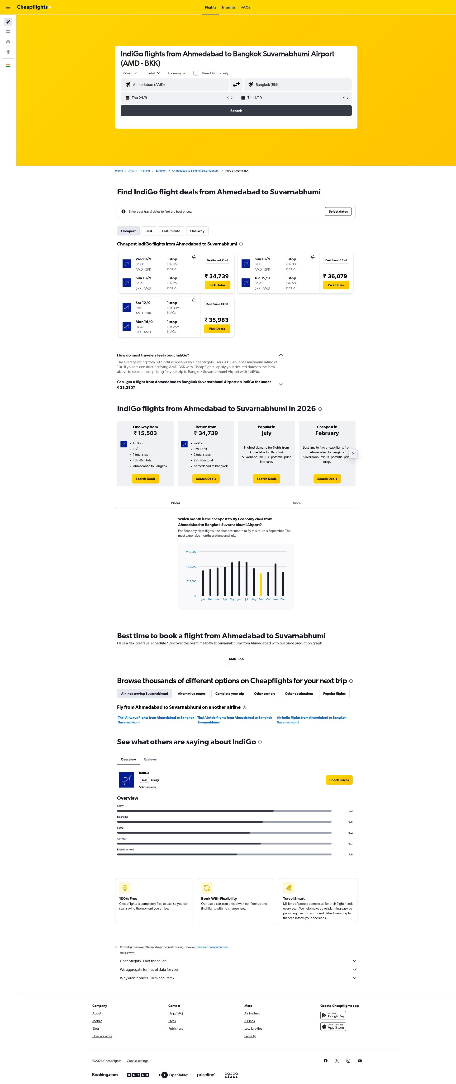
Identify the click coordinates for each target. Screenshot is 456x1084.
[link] (145, 478)
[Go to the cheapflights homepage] (34, 7)
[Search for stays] (8, 32)
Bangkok (161, 170)
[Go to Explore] (8, 51)
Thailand (144, 170)
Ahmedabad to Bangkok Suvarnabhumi (195, 170)
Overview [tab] (128, 759)
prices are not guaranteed (212, 947)
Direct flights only (215, 73)
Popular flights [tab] (334, 693)
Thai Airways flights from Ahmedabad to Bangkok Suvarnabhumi (156, 720)
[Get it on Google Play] (333, 1015)
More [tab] (297, 503)
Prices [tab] (175, 503)
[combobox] (130, 73)
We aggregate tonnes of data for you (149, 969)
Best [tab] (149, 231)
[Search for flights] (8, 22)
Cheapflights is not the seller (143, 961)
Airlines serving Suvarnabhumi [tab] (144, 693)
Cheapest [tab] (128, 231)
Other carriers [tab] (264, 693)
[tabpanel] (236, 567)
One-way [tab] (197, 231)
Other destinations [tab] (299, 693)
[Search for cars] (8, 42)
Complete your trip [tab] (229, 693)
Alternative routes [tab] (191, 693)
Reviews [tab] (150, 759)
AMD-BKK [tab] (236, 659)
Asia (131, 170)
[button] (8, 7)
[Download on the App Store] (333, 1026)
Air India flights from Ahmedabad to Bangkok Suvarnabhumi (312, 720)
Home (119, 170)
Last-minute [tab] (171, 231)
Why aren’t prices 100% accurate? (147, 978)
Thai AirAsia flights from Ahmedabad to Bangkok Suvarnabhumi (234, 720)
